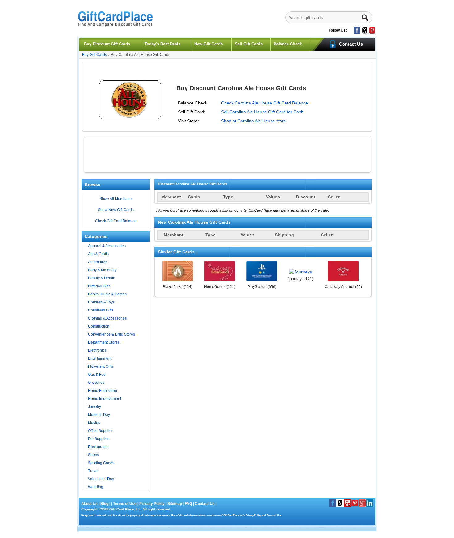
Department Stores (104, 342)
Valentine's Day (101, 479)
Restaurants (98, 447)
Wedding (95, 487)
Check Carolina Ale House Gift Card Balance (264, 102)
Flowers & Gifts (100, 366)
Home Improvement (104, 398)
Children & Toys (101, 302)
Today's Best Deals (162, 44)
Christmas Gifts (100, 310)
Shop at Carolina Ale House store (253, 120)
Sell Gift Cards (249, 44)
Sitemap (174, 504)
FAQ (188, 504)
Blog (104, 504)
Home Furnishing (102, 390)
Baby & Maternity (102, 270)
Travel (93, 471)
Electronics (97, 350)
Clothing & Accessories (107, 318)
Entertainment (99, 358)
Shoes (93, 455)
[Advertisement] (227, 154)
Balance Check (288, 44)
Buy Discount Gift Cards (107, 44)
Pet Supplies (98, 439)
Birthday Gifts (99, 286)
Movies (94, 423)
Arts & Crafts (98, 254)
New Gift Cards (208, 44)
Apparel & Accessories (107, 246)
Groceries (96, 382)
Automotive (97, 262)
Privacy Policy (151, 504)
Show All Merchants (115, 199)
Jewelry (94, 407)
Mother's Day (99, 415)
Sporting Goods (101, 463)
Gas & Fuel (97, 374)
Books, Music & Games (107, 294)
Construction (98, 326)
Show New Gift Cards (116, 210)
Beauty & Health (101, 278)
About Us (90, 504)
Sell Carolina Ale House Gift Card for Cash (262, 111)
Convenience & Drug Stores (111, 334)
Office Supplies (100, 431)
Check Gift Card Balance (116, 221)
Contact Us (205, 504)
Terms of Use (124, 504)
